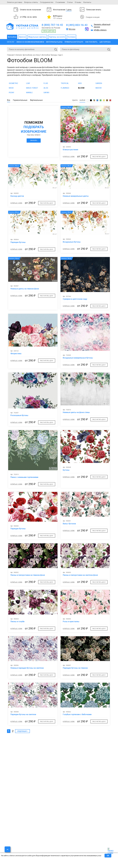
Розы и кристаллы (71, 621)
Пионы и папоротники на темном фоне (27, 575)
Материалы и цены (54, 42)
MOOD (11, 88)
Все (8, 100)
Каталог (10, 42)
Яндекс (57, 17)
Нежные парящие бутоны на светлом (27, 668)
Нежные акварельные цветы (76, 196)
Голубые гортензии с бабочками (77, 714)
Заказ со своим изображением (30, 42)
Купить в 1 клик (69, 156)
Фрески (22, 37)
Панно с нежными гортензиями (24, 477)
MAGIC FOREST (32, 88)
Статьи (70, 2)
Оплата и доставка (14, 2)
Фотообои (12, 37)
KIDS (80, 83)
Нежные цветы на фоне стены (76, 412)
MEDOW (99, 88)
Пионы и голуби (17, 621)
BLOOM (81, 88)
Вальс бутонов (69, 524)
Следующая (22, 731)
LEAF (28, 83)
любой (82, 100)
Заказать (33, 140)
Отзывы (78, 2)
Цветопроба (105, 42)
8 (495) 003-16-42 (77, 25)
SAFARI (46, 93)
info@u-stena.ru (100, 30)
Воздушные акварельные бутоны (78, 358)
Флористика (15, 353)
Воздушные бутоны (72, 242)
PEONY (11, 93)
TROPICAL (65, 83)
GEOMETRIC (13, 83)
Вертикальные (36, 100)
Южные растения (70, 149)
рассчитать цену (99, 157)
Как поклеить (91, 42)
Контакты (87, 2)
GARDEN (99, 83)
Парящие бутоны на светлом (23, 714)
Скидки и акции (92, 17)
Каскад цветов (17, 196)
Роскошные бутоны (19, 415)
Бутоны (66, 470)
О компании (60, 2)
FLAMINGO (65, 88)
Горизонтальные (20, 100)
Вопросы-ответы (31, 2)
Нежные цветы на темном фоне (24, 289)
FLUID (46, 83)
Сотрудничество (46, 2)
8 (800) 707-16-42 (52, 24)
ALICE (46, 88)
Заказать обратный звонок (102, 25)
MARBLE (29, 93)
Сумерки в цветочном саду (75, 299)
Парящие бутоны (18, 242)
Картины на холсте (57, 37)
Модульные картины (37, 37)
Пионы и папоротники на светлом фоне (80, 575)
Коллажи (71, 37)
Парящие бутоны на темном (75, 668)
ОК (108, 855)
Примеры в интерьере (74, 42)
